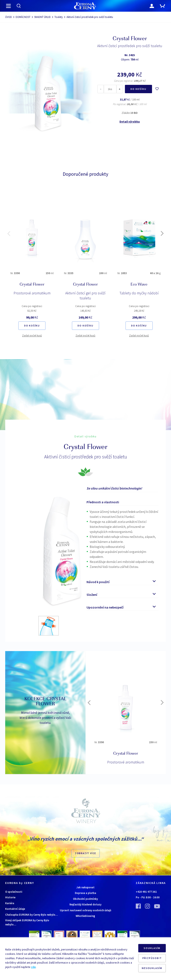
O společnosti (13, 892)
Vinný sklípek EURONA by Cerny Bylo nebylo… (27, 922)
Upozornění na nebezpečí (105, 607)
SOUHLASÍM (152, 948)
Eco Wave (139, 285)
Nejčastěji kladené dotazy (85, 904)
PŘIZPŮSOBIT (152, 958)
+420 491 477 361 (146, 892)
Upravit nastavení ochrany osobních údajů (85, 910)
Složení (92, 594)
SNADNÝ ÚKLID (42, 17)
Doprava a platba (85, 893)
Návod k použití (98, 582)
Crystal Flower (32, 285)
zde (33, 967)
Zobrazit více (85, 853)
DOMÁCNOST (23, 17)
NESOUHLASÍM (152, 968)
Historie (10, 897)
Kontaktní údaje (15, 909)
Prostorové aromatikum (32, 293)
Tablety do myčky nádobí (139, 293)
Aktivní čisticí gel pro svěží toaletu (85, 295)
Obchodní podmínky (85, 899)
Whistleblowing (85, 916)
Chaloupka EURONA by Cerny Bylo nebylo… (31, 914)
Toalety (58, 17)
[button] (8, 233)
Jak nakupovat (85, 887)
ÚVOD (8, 17)
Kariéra (9, 903)
